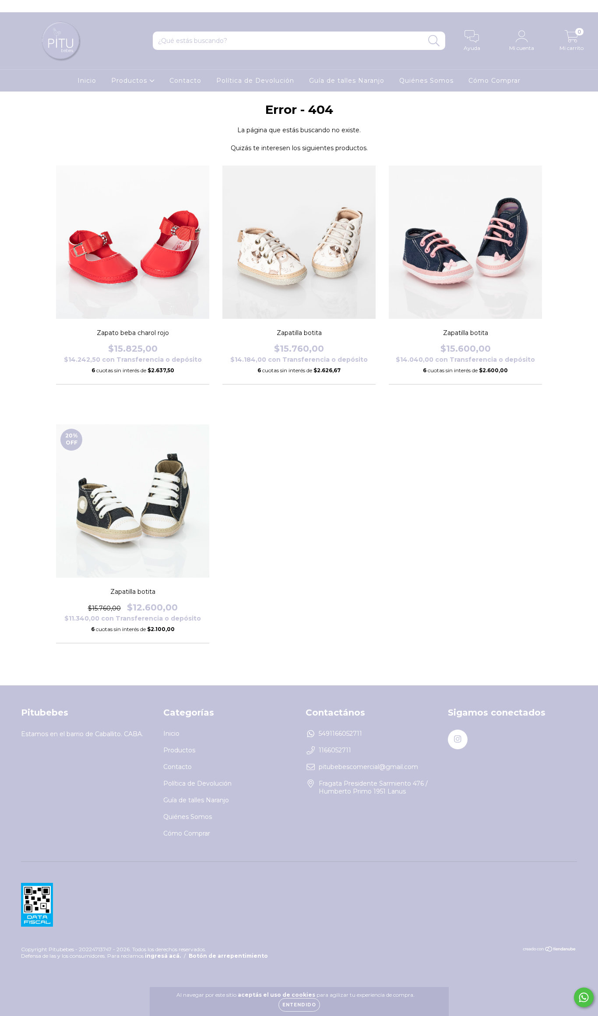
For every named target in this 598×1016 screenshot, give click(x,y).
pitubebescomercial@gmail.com (368, 767)
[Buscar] (434, 41)
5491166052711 (340, 733)
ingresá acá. (163, 955)
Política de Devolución (255, 81)
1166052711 (335, 750)
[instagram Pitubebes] (12, 6)
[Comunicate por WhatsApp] (584, 997)
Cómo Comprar (494, 81)
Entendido (299, 1005)
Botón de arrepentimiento (228, 955)
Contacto (185, 81)
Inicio (86, 81)
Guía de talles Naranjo (346, 81)
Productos (130, 81)
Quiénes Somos (426, 81)
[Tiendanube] (549, 949)
